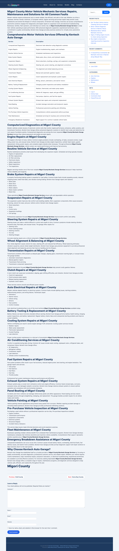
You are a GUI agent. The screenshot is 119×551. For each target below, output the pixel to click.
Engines (93, 78)
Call (109, 5)
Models (67, 5)
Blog (72, 5)
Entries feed (94, 94)
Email (9, 516)
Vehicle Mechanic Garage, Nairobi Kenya (69, 545)
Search (106, 12)
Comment (10, 489)
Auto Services (95, 76)
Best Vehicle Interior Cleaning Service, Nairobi (58, 547)
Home (45, 5)
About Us (52, 5)
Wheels (93, 82)
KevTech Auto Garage (54, 545)
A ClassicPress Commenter (99, 52)
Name (9, 510)
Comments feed (96, 96)
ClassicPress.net (96, 98)
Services (60, 5)
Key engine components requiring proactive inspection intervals (100, 41)
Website (9, 522)
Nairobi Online (73, 547)
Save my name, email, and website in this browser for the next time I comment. (33, 528)
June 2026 (94, 66)
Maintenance (95, 80)
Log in (93, 92)
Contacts (79, 5)
